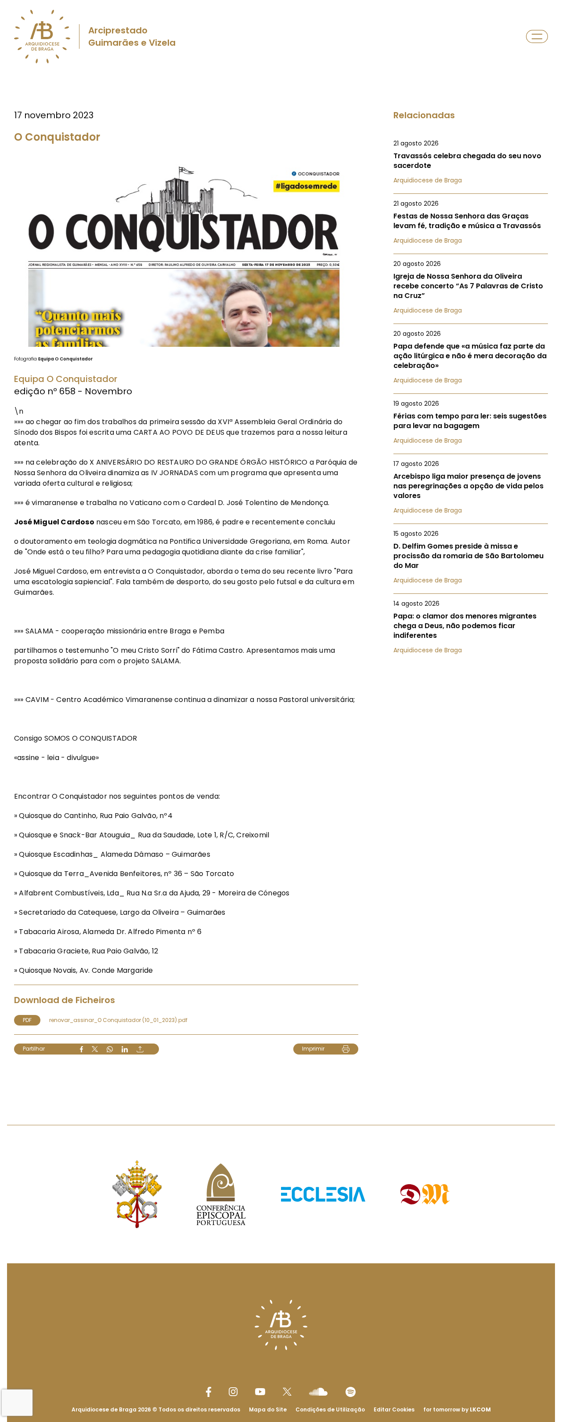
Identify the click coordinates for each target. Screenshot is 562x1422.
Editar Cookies (394, 1409)
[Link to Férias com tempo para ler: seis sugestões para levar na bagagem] (470, 422)
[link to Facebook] (208, 1392)
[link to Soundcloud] (318, 1392)
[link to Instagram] (233, 1391)
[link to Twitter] (287, 1392)
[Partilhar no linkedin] (125, 1049)
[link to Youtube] (260, 1391)
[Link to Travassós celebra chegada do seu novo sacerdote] (470, 162)
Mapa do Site (268, 1409)
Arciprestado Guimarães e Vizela (132, 36)
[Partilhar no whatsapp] (110, 1049)
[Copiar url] (140, 1049)
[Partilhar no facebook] (81, 1049)
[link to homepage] (42, 36)
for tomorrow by (457, 1409)
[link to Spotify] (350, 1391)
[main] (281, 582)
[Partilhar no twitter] (95, 1049)
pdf (27, 1020)
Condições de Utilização (330, 1409)
